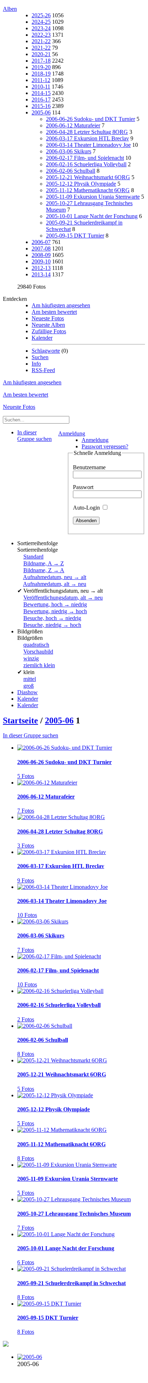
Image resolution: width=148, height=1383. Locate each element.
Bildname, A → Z (43, 563)
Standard (33, 556)
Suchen (40, 357)
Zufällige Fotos (49, 331)
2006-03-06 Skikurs (68, 151)
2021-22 (41, 41)
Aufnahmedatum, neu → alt (54, 577)
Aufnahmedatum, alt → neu (54, 584)
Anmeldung (71, 433)
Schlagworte (46, 351)
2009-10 (41, 261)
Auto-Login (87, 508)
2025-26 (41, 15)
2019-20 (41, 67)
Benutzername (89, 467)
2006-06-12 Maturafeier (73, 125)
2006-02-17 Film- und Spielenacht (85, 158)
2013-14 (41, 274)
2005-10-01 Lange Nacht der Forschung (92, 216)
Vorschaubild (38, 651)
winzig (31, 658)
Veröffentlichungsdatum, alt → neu (63, 598)
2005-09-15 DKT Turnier (75, 235)
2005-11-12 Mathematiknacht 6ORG (88, 190)
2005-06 (41, 112)
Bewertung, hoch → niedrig (55, 604)
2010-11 (41, 86)
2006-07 (41, 242)
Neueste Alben (48, 325)
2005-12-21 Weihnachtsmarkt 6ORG (88, 177)
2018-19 (41, 74)
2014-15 (41, 93)
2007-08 (41, 248)
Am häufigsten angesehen (61, 305)
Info (36, 364)
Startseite (20, 720)
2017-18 (41, 61)
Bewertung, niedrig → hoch (55, 611)
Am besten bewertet (54, 312)
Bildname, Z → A (43, 570)
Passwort (83, 487)
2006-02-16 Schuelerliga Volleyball (86, 164)
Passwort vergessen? (105, 446)
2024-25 (41, 22)
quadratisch (36, 645)
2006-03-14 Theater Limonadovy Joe (88, 145)
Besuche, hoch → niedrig (52, 618)
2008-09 (41, 255)
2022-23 (41, 35)
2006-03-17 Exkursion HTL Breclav (87, 138)
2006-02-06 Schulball (70, 171)
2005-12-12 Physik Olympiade (81, 184)
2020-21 (41, 54)
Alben (10, 9)
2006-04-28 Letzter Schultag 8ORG (87, 132)
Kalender (42, 338)
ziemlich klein (39, 665)
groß (28, 686)
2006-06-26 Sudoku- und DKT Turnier (90, 119)
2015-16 (41, 106)
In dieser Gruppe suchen (30, 735)
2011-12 (41, 80)
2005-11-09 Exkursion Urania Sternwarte (93, 197)
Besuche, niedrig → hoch (52, 625)
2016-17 (41, 99)
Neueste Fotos (48, 318)
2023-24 (41, 28)
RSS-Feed (43, 370)
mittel (29, 679)
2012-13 (41, 268)
